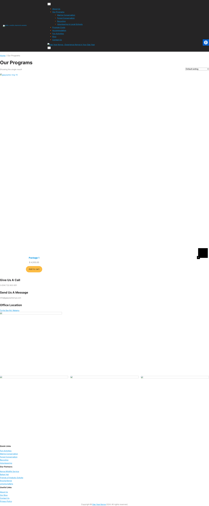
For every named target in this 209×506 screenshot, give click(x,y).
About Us (56, 9)
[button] (206, 42)
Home (2, 55)
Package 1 (34, 258)
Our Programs (58, 12)
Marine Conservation (66, 15)
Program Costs (58, 27)
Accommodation (59, 30)
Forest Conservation (66, 18)
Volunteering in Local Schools (70, 24)
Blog (54, 36)
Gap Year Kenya (99, 504)
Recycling (61, 21)
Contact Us (57, 40)
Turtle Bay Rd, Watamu (9, 310)
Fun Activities (58, 33)
